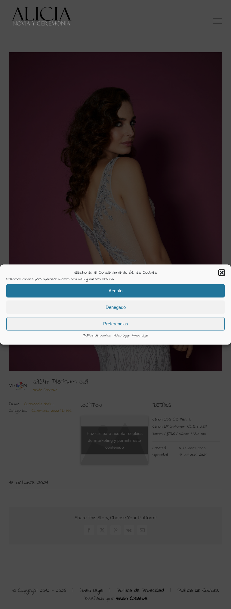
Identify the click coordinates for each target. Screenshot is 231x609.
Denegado (116, 307)
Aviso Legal (121, 335)
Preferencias (115, 323)
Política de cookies (97, 335)
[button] (222, 273)
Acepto (115, 290)
